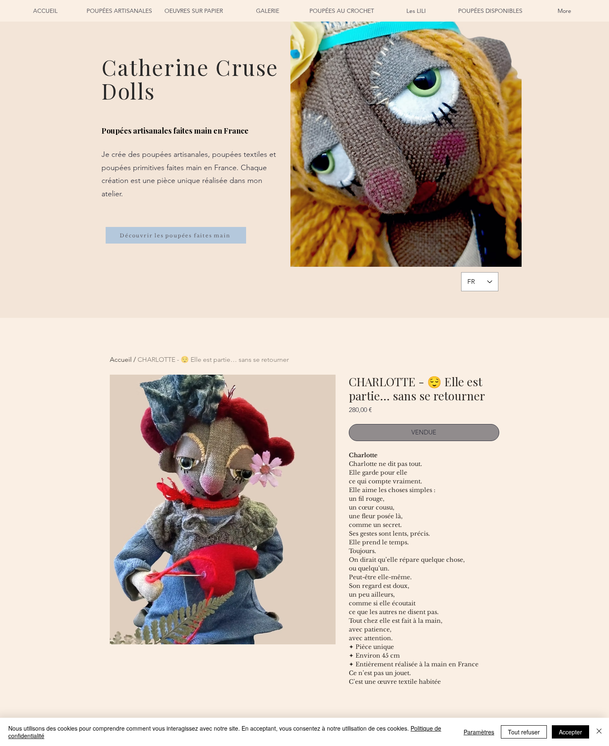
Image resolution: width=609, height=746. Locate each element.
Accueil (121, 359)
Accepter (570, 732)
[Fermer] (599, 731)
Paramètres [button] (479, 732)
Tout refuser (524, 732)
